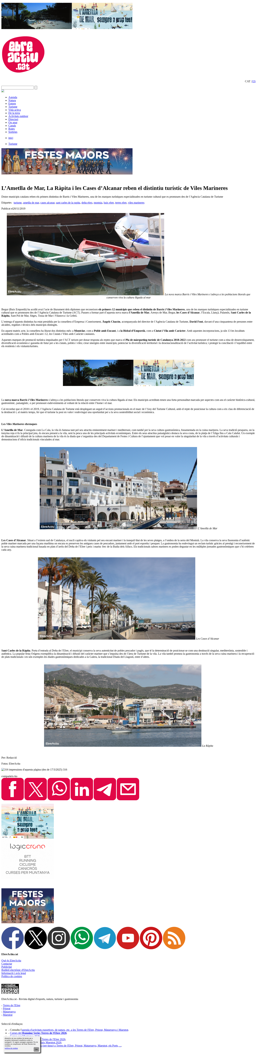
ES (254, 81)
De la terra (14, 112)
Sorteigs (12, 131)
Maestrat (7, 1014)
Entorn (12, 103)
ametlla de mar (31, 202)
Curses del (38, 1032)
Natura (12, 100)
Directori (13, 119)
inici (10, 137)
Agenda (12, 97)
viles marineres (136, 202)
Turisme (12, 106)
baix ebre (109, 202)
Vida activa (14, 109)
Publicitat (6, 966)
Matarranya (9, 1011)
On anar (12, 122)
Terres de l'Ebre (11, 1005)
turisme (18, 202)
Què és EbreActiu (11, 960)
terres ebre (121, 202)
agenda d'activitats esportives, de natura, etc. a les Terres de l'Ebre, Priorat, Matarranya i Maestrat (75, 1029)
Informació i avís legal (13, 973)
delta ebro (86, 202)
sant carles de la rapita (68, 202)
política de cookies (11, 1048)
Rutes (11, 128)
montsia (98, 202)
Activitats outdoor (18, 116)
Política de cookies (11, 976)
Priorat (6, 1008)
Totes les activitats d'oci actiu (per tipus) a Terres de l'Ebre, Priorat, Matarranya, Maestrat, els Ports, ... (65, 1045)
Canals (12, 125)
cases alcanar (47, 202)
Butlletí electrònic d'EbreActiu (18, 969)
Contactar (6, 963)
